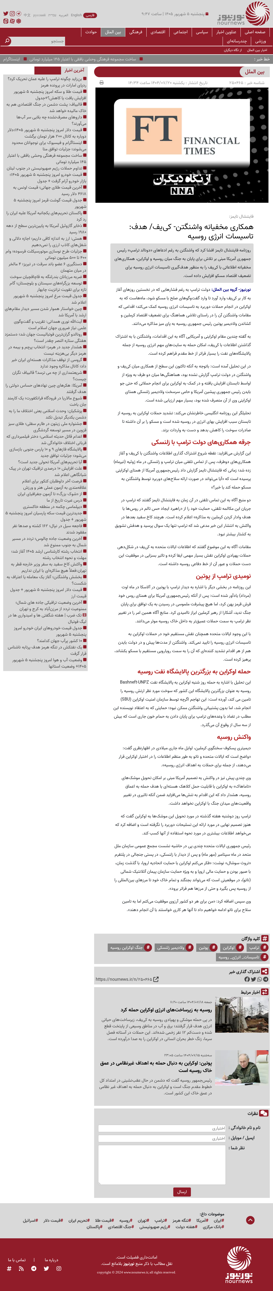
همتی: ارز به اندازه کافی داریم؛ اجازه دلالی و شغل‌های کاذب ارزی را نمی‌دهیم (47, 242)
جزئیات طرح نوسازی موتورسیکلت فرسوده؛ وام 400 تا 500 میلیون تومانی (46, 254)
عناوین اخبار (226, 32)
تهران (142, 1221)
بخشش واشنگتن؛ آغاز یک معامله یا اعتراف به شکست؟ (46, 580)
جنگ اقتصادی (119, 1227)
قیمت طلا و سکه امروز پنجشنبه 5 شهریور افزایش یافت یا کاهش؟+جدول (50, 95)
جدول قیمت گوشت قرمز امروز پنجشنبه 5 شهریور (50, 203)
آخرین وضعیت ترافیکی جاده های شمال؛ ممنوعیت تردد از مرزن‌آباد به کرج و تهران (50, 606)
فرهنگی (135, 32)
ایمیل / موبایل (243, 1138)
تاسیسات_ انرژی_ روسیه (239, 957)
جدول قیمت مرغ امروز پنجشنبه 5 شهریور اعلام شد (49, 299)
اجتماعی (181, 32)
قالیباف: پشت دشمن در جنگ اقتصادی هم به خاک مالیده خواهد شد (46, 107)
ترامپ (254, 947)
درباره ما (51, 1260)
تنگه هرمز (180, 1221)
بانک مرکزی (212, 1227)
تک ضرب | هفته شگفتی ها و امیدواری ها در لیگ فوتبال (47, 618)
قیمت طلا (103, 1221)
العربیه (63, 15)
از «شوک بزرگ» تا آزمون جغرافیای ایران (50, 494)
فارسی (90, 15)
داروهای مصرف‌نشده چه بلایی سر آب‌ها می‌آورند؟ (51, 120)
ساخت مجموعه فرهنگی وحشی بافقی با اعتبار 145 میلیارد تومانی (95, 59)
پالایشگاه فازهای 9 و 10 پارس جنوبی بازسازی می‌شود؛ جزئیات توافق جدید (47, 452)
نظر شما (238, 1148)
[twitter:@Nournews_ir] (46, 1269)
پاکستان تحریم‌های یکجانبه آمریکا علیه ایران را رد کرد (46, 216)
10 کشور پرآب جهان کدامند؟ (60, 641)
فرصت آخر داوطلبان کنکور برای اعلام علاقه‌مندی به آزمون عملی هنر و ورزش (54, 484)
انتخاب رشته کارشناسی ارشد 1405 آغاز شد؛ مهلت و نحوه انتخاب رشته (48, 554)
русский (39, 15)
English (76, 15)
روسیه (124, 1221)
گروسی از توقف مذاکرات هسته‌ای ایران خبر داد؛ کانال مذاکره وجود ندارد (48, 363)
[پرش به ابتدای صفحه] (250, 1220)
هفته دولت (185, 1227)
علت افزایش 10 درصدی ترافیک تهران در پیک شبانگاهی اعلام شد (47, 471)
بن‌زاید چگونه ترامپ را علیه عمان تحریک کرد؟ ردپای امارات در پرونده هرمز (47, 82)
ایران (218, 1221)
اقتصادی (158, 32)
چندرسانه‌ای (237, 41)
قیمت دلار (52, 1221)
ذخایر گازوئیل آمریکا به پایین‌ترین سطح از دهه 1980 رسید (46, 229)
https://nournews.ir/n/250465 (124, 979)
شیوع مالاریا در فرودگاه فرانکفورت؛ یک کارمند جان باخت (46, 401)
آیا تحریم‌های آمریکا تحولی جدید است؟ (50, 462)
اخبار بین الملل (257, 50)
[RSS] (21, 1269)
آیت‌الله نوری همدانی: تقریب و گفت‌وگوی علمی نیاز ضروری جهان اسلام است (50, 325)
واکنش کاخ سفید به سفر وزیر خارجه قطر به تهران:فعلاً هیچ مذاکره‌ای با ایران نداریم (48, 567)
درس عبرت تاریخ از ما (65, 500)
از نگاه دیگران (233, 50)
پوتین (203, 947)
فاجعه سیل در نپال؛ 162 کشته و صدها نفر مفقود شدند (49, 529)
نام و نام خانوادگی (245, 1128)
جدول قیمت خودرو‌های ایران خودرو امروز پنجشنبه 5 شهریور (50, 631)
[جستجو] (7, 41)
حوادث (91, 32)
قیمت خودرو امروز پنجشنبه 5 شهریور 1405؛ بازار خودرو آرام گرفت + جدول (48, 178)
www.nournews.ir (136, 1272)
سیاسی (202, 32)
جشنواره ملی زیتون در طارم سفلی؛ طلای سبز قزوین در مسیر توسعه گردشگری (47, 427)
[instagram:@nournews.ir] (59, 1269)
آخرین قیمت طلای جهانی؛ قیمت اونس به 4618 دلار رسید (49, 190)
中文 (27, 15)
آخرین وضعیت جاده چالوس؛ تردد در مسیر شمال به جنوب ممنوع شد (49, 542)
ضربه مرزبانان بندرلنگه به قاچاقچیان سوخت (46, 277)
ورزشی (260, 41)
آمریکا (201, 1221)
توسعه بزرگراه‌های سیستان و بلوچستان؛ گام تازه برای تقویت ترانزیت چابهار (48, 286)
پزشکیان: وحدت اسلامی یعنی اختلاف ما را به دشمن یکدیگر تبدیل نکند (47, 414)
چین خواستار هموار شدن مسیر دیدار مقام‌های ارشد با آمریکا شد (45, 312)
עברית (52, 15)
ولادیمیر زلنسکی (170, 947)
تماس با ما (17, 1260)
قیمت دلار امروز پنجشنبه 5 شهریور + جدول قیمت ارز (48, 593)
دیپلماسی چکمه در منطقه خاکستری (53, 506)
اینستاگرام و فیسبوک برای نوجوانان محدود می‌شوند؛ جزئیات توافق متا (49, 146)
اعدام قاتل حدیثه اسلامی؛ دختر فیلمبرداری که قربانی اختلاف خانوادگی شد (46, 439)
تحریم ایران (78, 1221)
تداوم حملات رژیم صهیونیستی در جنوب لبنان (45, 168)
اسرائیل (29, 1221)
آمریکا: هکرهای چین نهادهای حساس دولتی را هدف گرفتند (46, 388)
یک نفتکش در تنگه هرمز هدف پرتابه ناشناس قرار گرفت (47, 650)
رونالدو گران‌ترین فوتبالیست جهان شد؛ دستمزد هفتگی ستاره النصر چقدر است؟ (45, 337)
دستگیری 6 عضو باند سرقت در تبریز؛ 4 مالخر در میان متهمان (47, 267)
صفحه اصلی (255, 32)
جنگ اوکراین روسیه (126, 947)
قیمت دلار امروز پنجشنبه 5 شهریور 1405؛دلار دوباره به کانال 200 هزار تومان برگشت (46, 133)
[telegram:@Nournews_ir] (33, 1269)
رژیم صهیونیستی (153, 1227)
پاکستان (93, 1227)
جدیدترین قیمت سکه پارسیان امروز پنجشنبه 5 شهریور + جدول (45, 516)
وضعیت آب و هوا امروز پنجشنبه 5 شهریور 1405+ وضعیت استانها (49, 663)
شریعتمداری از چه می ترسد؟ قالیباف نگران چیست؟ (49, 376)
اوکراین (229, 947)
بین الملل (113, 32)
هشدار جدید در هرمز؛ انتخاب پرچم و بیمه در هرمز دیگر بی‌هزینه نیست (47, 350)
